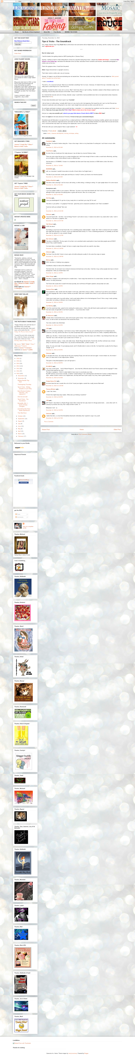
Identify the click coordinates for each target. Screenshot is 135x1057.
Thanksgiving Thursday (24, 384)
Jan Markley (49, 305)
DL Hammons (50, 315)
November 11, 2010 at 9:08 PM (54, 363)
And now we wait (22, 396)
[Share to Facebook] (64, 131)
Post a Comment (48, 421)
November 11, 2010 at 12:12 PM (54, 235)
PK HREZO (49, 366)
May (19, 428)
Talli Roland (49, 224)
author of (24, 339)
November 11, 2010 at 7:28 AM (54, 165)
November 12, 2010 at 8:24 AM (54, 377)
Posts (18, 514)
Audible (30, 350)
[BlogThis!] (60, 131)
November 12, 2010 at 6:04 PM (54, 397)
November (21, 378)
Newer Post (46, 429)
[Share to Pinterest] (65, 131)
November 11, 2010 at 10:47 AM (54, 220)
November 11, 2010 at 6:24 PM (54, 325)
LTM (47, 328)
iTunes (30, 144)
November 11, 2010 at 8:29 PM (54, 350)
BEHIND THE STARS (71, 32)
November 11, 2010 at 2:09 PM (54, 302)
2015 (18, 361)
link (52, 96)
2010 (18, 373)
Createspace (18, 288)
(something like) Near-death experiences (24, 409)
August (20, 421)
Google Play (23, 144)
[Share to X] (62, 131)
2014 (18, 363)
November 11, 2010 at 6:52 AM (54, 147)
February (21, 436)
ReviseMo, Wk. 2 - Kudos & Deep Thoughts (23, 404)
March (20, 433)
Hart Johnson (50, 239)
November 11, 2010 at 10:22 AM (54, 211)
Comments (20, 517)
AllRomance (17, 346)
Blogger (86, 1053)
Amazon (16, 144)
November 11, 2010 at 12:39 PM (54, 248)
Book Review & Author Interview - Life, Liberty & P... (24, 392)
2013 (18, 366)
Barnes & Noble (18, 146)
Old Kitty (48, 198)
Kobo (26, 146)
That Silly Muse (22, 413)
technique (71, 133)
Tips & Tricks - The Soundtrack (23, 399)
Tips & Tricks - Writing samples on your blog (25, 387)
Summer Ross (50, 289)
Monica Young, (24, 331)
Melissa (48, 260)
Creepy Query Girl (51, 381)
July (19, 423)
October (20, 416)
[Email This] (59, 131)
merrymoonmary (72, 1053)
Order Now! (17, 53)
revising (66, 133)
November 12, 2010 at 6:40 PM (54, 410)
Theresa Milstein (50, 389)
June (19, 426)
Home (17, 32)
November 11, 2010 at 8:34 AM (54, 177)
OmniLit (24, 346)
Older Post (117, 429)
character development (57, 133)
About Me (47, 32)
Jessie (117, 108)
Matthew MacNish (51, 180)
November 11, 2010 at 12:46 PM (54, 256)
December (21, 375)
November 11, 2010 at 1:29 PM (54, 273)
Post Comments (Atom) (85, 434)
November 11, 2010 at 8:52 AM (54, 185)
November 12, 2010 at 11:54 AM (54, 385)
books (49, 133)
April (19, 431)
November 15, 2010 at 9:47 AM (54, 418)
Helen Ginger (50, 276)
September (21, 418)
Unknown (48, 214)
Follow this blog (23, 482)
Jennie (83, 108)
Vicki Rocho (49, 151)
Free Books (57, 32)
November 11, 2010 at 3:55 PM (54, 312)
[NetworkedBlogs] (23, 480)
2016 (18, 358)
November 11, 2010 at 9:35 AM (54, 194)
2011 (18, 371)
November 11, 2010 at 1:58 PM (54, 286)
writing (76, 133)
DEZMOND (49, 169)
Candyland (49, 141)
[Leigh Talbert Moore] (15, 220)
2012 (18, 368)
